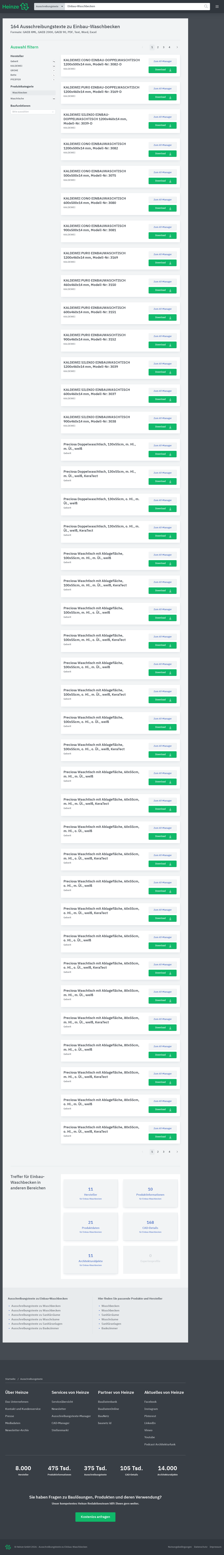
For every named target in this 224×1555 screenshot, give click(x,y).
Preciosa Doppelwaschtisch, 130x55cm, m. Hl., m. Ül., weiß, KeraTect (100, 474)
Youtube (149, 1437)
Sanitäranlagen (111, 1324)
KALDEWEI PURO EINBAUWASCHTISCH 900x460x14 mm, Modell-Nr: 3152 (95, 337)
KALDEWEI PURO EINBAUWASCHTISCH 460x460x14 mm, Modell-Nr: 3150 (95, 283)
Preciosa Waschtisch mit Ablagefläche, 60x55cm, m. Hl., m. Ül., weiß (101, 774)
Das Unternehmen (16, 1402)
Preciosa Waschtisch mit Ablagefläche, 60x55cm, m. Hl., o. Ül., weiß (101, 829)
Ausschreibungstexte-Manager (71, 1416)
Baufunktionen (20, 106)
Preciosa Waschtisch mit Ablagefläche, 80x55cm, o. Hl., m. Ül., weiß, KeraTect (101, 1129)
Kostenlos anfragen (95, 1517)
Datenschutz (201, 1547)
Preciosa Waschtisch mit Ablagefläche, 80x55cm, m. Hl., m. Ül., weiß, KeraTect (101, 1020)
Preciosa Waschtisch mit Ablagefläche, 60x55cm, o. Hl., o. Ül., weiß (101, 938)
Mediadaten (12, 1423)
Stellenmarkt (60, 1430)
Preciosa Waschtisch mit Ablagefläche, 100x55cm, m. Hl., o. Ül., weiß (93, 610)
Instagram (151, 1409)
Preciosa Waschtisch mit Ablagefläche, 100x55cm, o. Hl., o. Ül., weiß (93, 720)
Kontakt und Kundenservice (23, 1409)
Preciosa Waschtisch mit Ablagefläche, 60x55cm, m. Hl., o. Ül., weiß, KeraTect (101, 856)
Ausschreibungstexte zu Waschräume (35, 1319)
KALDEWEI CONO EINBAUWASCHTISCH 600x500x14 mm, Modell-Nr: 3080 (95, 201)
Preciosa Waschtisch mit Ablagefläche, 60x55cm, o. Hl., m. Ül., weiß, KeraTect (101, 911)
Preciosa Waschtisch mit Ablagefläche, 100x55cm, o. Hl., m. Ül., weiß (93, 665)
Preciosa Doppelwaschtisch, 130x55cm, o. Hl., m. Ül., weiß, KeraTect (101, 528)
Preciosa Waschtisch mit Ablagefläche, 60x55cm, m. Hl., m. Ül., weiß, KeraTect (101, 802)
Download (160, 70)
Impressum (215, 1547)
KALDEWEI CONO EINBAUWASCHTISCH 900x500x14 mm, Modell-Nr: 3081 (95, 228)
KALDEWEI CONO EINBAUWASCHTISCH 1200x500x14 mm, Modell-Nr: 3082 (95, 146)
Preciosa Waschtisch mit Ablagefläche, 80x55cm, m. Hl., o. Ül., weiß (101, 1047)
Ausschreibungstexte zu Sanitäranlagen (36, 1324)
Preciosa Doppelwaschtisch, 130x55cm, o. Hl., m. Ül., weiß (101, 501)
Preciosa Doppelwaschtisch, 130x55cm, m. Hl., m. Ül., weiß (100, 446)
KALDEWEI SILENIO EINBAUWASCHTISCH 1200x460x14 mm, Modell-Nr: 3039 (97, 365)
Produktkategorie (22, 86)
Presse (9, 1416)
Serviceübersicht (62, 1402)
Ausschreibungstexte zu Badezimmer (35, 1328)
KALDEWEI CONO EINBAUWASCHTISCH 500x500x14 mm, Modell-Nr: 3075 (95, 173)
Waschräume (110, 1319)
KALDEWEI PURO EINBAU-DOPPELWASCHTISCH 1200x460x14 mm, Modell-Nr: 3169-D (101, 90)
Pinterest (150, 1416)
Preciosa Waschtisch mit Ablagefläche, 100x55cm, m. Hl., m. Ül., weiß (93, 556)
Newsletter (59, 1409)
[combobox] (137, 6)
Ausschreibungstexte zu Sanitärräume (35, 1315)
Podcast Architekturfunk (160, 1444)
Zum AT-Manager (163, 61)
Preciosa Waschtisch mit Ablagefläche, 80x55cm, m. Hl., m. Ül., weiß (101, 993)
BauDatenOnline (108, 1409)
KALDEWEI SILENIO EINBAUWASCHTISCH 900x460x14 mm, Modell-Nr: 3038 (97, 419)
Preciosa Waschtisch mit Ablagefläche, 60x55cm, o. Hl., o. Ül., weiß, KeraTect (101, 966)
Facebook (150, 1402)
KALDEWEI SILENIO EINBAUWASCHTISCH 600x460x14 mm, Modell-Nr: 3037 (97, 392)
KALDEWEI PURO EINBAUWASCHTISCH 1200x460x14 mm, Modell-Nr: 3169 (95, 255)
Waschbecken (110, 1306)
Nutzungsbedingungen (180, 1547)
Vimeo (148, 1430)
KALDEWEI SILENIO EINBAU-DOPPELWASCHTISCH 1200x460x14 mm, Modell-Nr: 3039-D (95, 119)
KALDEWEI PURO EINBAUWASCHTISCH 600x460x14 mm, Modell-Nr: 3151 (95, 310)
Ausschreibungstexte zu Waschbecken (36, 1306)
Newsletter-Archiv (17, 1430)
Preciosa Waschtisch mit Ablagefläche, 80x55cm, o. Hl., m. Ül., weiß (101, 1102)
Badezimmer (110, 1328)
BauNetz (103, 1416)
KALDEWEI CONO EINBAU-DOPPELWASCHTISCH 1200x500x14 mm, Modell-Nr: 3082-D (102, 62)
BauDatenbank (107, 1402)
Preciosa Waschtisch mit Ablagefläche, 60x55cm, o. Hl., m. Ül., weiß (101, 883)
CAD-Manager (60, 1423)
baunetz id (104, 1423)
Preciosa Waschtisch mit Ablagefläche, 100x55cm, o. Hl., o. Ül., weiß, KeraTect (94, 747)
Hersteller (17, 56)
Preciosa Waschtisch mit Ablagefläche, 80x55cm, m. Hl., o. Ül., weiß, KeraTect (101, 1075)
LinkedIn (150, 1423)
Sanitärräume (110, 1315)
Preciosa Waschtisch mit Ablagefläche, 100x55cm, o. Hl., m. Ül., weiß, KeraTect (95, 692)
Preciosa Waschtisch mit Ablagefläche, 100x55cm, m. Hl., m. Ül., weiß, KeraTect (95, 583)
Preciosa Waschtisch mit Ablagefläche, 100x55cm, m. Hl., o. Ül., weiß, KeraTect (95, 638)
